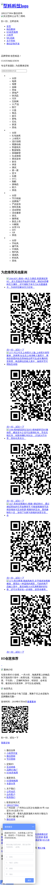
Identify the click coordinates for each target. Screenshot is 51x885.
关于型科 (11, 41)
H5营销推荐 (12, 781)
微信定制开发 (13, 43)
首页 (9, 26)
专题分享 (11, 783)
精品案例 (11, 29)
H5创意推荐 (12, 32)
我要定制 (5, 743)
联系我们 (11, 797)
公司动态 (11, 791)
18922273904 (12, 805)
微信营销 (11, 756)
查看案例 (31, 701)
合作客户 (11, 794)
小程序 (10, 35)
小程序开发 (12, 753)
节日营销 (11, 759)
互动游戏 (11, 767)
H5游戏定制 (36, 840)
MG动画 (10, 38)
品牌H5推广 (12, 770)
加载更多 (5, 266)
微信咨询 (11, 819)
